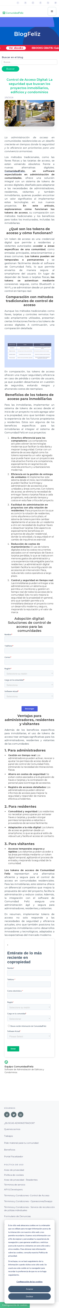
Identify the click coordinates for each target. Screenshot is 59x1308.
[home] (13, 11)
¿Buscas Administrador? (19, 1123)
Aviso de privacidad (14, 1170)
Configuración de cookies (14, 1305)
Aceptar (29, 1289)
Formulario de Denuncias (17, 1216)
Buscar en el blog (12, 57)
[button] (52, 11)
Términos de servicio (14, 1184)
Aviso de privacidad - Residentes (20, 1179)
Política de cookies (14, 1175)
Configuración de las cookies (29, 1281)
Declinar (29, 1296)
